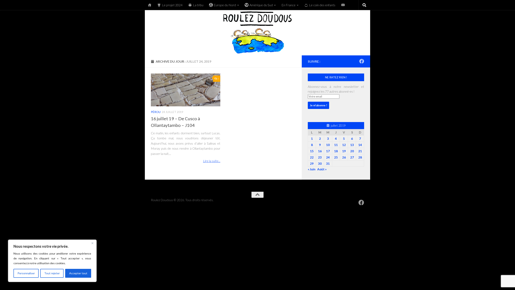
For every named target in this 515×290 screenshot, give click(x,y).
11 (336, 145)
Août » (322, 169)
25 (336, 157)
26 (344, 157)
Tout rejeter (52, 273)
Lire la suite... (211, 161)
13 (352, 145)
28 (360, 157)
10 (328, 145)
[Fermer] (92, 243)
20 (352, 151)
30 (320, 163)
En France (288, 5)
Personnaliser (26, 273)
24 (328, 157)
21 (360, 151)
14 (360, 145)
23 (320, 157)
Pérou (156, 112)
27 (352, 157)
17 (328, 151)
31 (328, 163)
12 (344, 145)
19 (344, 151)
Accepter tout (78, 273)
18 (336, 151)
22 (312, 157)
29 (312, 163)
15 (312, 151)
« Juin (311, 169)
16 (320, 151)
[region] (52, 261)
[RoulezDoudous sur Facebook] (361, 61)
